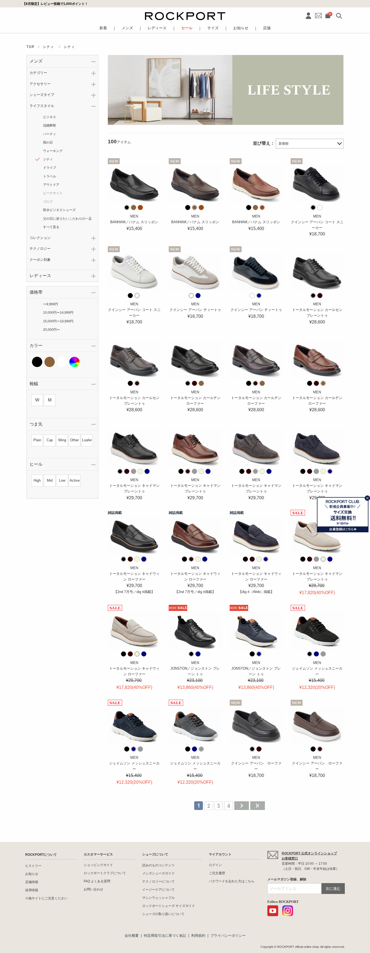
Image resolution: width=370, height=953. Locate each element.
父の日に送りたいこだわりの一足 (67, 219)
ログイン (215, 865)
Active (75, 480)
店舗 (267, 28)
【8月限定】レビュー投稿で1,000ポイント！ (55, 3)
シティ (48, 159)
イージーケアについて (158, 890)
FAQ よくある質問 (97, 881)
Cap (50, 440)
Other (74, 440)
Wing (62, 440)
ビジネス (49, 117)
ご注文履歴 (217, 873)
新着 (103, 28)
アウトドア (51, 185)
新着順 (283, 143)
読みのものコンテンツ (158, 865)
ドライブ (49, 168)
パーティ (49, 134)
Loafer (87, 440)
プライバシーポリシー (228, 935)
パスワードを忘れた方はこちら (231, 881)
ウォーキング (53, 151)
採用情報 (31, 890)
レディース (157, 28)
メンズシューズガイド (158, 873)
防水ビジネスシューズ (59, 210)
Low (62, 480)
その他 (74, 362)
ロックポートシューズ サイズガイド (168, 906)
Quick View (134, 197)
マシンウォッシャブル (158, 898)
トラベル (49, 176)
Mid (50, 480)
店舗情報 (31, 882)
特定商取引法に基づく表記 (165, 935)
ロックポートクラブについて (105, 873)
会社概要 (132, 935)
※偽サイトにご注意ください (46, 898)
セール (187, 28)
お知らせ (240, 28)
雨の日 (48, 142)
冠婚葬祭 (49, 125)
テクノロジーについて (158, 881)
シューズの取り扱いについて (163, 914)
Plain (37, 440)
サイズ (213, 28)
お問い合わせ (93, 889)
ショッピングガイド (98, 865)
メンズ (127, 28)
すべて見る (51, 227)
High (37, 480)
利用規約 (198, 935)
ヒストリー (33, 866)
